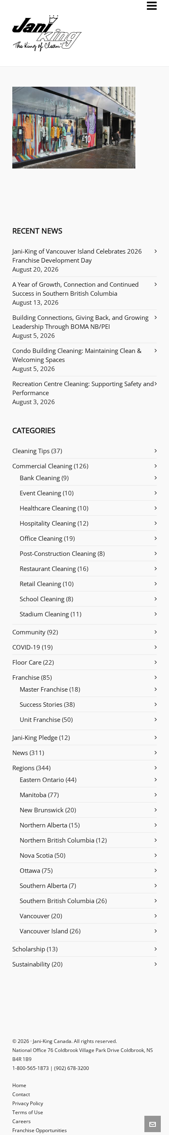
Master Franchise (44, 689)
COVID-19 (26, 647)
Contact (21, 1094)
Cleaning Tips (31, 451)
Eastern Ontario (42, 779)
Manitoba (33, 795)
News (20, 752)
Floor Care (26, 662)
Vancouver (35, 916)
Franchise (25, 677)
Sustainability (31, 964)
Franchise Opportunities (39, 1130)
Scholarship (28, 949)
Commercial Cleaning (42, 466)
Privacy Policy (27, 1103)
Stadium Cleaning (44, 614)
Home (19, 1085)
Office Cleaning (41, 538)
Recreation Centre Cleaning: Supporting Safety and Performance (83, 388)
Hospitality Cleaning (48, 523)
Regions (23, 768)
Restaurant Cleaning (48, 568)
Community (29, 632)
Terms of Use (27, 1112)
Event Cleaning (40, 493)
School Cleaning (42, 599)
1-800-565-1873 (30, 1068)
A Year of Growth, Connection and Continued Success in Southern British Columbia (75, 288)
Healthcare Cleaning (48, 508)
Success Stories (41, 704)
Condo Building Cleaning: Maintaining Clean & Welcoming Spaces (77, 355)
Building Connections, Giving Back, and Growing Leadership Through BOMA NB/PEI (80, 321)
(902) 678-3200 (71, 1068)
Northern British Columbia (57, 840)
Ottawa (30, 870)
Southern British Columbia (57, 901)
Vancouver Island (44, 931)
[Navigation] (152, 5)
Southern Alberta (43, 885)
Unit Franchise (40, 719)
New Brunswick (42, 810)
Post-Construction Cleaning (58, 553)
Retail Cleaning (40, 584)
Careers (21, 1121)
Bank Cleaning (40, 478)
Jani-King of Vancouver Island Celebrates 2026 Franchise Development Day (77, 255)
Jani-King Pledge (34, 737)
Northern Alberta (43, 825)
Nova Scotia (36, 855)
